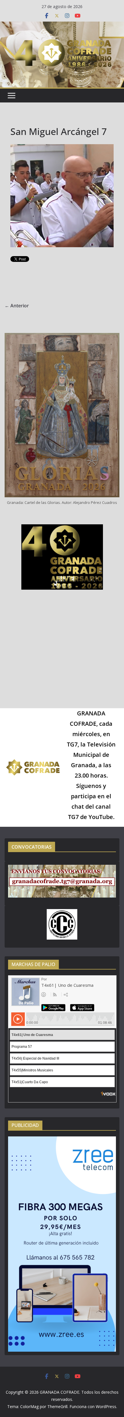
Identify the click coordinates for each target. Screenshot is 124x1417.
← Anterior (17, 305)
